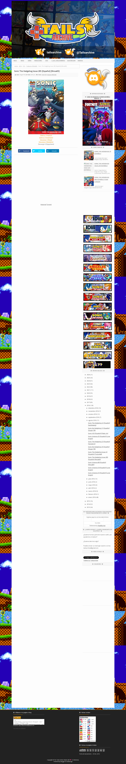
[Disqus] (46, 180)
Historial (43, 204)
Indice (22, 60)
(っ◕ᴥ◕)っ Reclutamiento (58, 60)
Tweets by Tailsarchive (90, 560)
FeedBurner (102, 526)
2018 (88, 399)
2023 (88, 384)
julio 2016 (91, 479)
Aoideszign (70, 761)
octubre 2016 (92, 414)
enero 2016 (92, 497)
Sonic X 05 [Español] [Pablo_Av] (98, 433)
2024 (88, 381)
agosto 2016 (92, 420)
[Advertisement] (46, 218)
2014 (88, 504)
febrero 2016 (92, 494)
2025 (88, 378)
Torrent (49, 204)
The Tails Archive (59, 760)
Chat (46, 60)
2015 (88, 501)
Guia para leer (71, 60)
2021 (88, 390)
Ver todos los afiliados (19, 728)
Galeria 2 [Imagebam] (46, 138)
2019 (88, 396)
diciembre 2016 (93, 408)
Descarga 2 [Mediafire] (46, 142)
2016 (43, 74)
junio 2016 (91, 482)
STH (46, 74)
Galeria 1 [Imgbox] (46, 135)
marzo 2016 (92, 491)
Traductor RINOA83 (51, 74)
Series (29, 60)
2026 (88, 375)
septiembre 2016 (93, 417)
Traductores (38, 60)
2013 (88, 507)
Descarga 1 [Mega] (46, 140)
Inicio (15, 60)
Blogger (63, 761)
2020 (88, 393)
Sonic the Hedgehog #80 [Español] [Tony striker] (101, 179)
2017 (88, 402)
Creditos (80, 60)
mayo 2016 (91, 485)
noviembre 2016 (93, 411)
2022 (88, 387)
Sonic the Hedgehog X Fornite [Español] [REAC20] (98, 97)
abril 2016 (91, 488)
